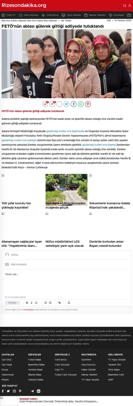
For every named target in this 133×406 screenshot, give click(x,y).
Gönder (12, 303)
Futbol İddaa (34, 360)
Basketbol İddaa (36, 365)
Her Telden (66, 21)
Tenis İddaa (113, 370)
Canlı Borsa (53, 15)
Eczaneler (119, 15)
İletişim (5, 380)
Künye (5, 370)
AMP (110, 380)
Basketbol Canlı (116, 375)
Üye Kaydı (7, 365)
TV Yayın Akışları (90, 380)
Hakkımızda (7, 375)
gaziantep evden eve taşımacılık (65, 131)
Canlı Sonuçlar (62, 365)
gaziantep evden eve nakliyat (19, 140)
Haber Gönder (88, 370)
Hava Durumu (31, 15)
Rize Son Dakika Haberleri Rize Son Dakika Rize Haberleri (29, 21)
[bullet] (50, 303)
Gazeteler (86, 360)
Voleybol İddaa (35, 380)
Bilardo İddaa (34, 375)
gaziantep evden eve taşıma (99, 145)
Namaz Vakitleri (97, 15)
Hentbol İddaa (35, 370)
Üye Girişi (6, 360)
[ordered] (45, 303)
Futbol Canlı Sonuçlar (66, 375)
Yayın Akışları (74, 15)
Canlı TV (11, 15)
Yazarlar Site (114, 365)
